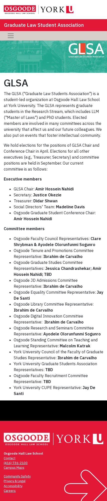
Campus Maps (14, 467)
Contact (9, 458)
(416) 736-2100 (16, 463)
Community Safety (17, 476)
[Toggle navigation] (10, 35)
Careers (10, 491)
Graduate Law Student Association (44, 25)
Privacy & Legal (14, 481)
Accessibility (13, 486)
